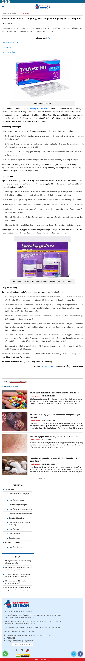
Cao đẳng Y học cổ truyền (18, 505)
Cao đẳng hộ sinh (15, 538)
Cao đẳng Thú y (14, 534)
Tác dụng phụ (7, 47)
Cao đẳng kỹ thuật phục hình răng (20, 509)
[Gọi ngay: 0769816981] (6, 655)
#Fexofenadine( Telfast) (18, 382)
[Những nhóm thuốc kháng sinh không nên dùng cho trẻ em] (14, 400)
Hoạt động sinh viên (15, 547)
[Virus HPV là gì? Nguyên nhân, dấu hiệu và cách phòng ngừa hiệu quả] (14, 421)
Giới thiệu (23, 644)
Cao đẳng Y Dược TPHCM (39, 109)
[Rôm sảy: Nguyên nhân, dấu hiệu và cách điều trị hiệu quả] (14, 443)
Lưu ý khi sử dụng (9, 52)
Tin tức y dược (24, 13)
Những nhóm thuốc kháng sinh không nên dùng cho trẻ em (54, 393)
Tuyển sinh (10, 489)
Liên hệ (15, 644)
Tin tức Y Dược (47, 367)
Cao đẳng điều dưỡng (16, 518)
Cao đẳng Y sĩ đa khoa (16, 500)
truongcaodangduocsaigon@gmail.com (20, 641)
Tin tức (14, 13)
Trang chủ (6, 13)
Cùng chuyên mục (10, 387)
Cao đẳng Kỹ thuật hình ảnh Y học (20, 514)
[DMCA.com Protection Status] (23, 655)
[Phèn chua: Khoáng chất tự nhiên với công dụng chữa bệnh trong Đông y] (14, 465)
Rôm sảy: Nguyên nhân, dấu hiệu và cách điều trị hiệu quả (54, 436)
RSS (30, 644)
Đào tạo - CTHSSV (12, 542)
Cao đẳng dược (14, 529)
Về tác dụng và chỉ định (10, 42)
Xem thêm (42, 478)
